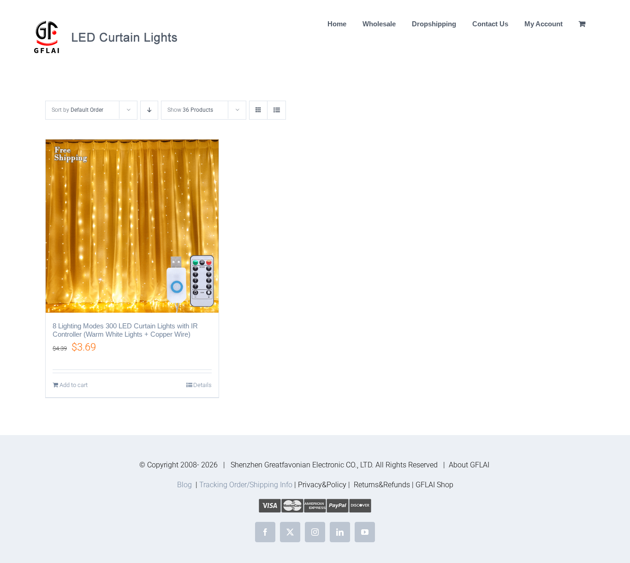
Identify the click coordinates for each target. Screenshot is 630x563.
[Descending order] (149, 110)
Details (202, 384)
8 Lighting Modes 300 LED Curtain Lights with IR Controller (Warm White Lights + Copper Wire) (125, 330)
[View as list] (276, 110)
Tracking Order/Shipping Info (245, 484)
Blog (184, 484)
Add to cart (73, 384)
